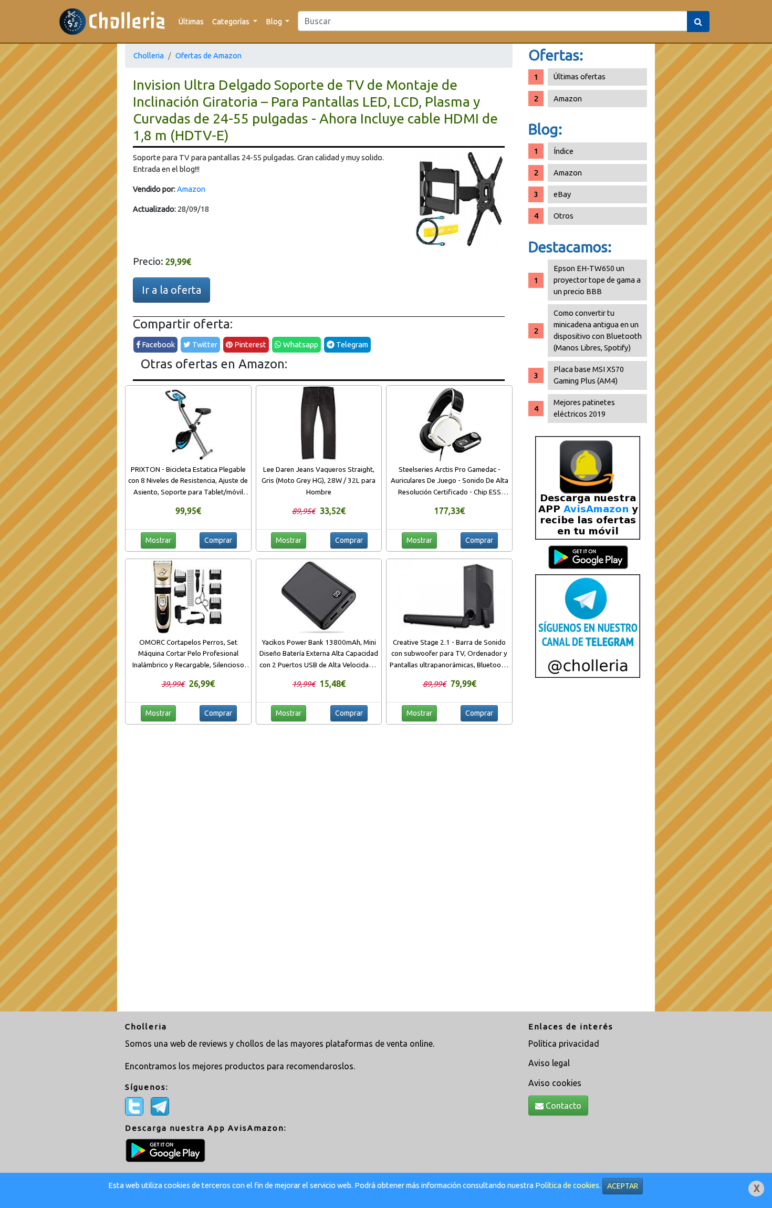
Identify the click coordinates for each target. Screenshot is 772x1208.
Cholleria (148, 55)
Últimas (191, 21)
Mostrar (158, 540)
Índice (563, 151)
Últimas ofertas (580, 76)
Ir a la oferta (171, 290)
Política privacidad (563, 1043)
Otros (563, 215)
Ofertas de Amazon (208, 55)
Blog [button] (275, 21)
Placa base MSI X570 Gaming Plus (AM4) (589, 375)
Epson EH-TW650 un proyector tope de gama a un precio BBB (597, 280)
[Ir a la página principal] (112, 21)
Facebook (157, 344)
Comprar (218, 540)
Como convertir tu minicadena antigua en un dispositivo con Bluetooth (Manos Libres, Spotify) (598, 330)
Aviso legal (549, 1063)
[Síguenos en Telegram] (587, 625)
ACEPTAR (622, 1186)
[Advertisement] (587, 848)
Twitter (204, 344)
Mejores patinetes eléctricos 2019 (584, 408)
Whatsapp (299, 344)
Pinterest (249, 344)
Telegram (351, 344)
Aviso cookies (554, 1083)
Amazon (191, 188)
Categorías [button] (231, 21)
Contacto (562, 1105)
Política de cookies (567, 1185)
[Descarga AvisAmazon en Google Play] (587, 487)
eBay (562, 194)
